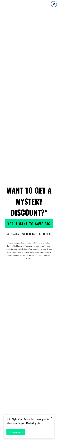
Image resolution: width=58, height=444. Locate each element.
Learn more (15, 432)
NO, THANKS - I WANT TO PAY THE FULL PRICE (29, 234)
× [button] (52, 417)
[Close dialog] (54, 4)
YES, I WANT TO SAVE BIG (29, 223)
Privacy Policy (20, 252)
